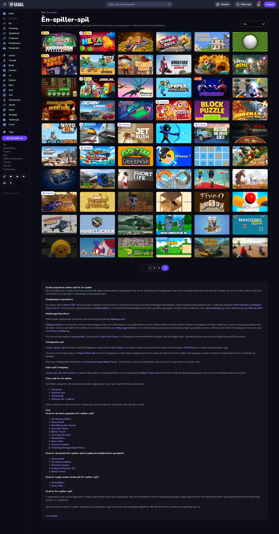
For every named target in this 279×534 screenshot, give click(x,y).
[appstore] (17, 176)
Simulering (57, 395)
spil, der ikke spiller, (64, 372)
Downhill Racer (60, 428)
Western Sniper (60, 444)
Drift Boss (190, 347)
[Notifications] (258, 4)
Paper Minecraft (86, 353)
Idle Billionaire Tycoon (63, 425)
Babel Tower (147, 372)
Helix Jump (116, 347)
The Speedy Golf (60, 435)
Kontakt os (16, 138)
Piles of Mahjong (60, 331)
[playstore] (10, 182)
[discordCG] (23, 176)
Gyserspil (56, 389)
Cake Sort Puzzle (109, 336)
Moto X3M (69, 305)
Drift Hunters (241, 305)
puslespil (79, 336)
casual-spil (59, 347)
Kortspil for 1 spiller (62, 399)
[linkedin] (4, 182)
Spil (43, 12)
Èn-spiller (52, 12)
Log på (270, 4)
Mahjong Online (54, 324)
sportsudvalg (213, 308)
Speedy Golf (255, 308)
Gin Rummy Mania (61, 419)
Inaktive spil (58, 392)
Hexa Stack (57, 422)
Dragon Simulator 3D (63, 468)
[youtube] (10, 176)
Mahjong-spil (117, 319)
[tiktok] (4, 176)
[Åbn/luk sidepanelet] (4, 4)
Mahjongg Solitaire (126, 327)
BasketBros (103, 308)
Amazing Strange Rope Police (100, 361)
